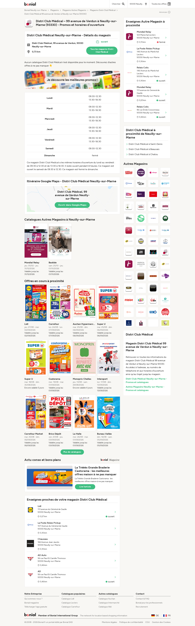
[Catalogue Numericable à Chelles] (153, 288)
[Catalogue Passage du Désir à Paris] (141, 172)
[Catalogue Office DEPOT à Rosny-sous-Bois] (128, 172)
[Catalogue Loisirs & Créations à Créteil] (153, 252)
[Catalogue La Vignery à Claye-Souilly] (165, 218)
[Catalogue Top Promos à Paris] (165, 312)
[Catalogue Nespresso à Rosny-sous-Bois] (153, 206)
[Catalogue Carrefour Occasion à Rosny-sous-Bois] (165, 230)
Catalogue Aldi (105, 607)
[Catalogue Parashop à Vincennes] (165, 300)
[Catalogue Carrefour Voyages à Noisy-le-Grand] (141, 230)
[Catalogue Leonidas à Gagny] (128, 323)
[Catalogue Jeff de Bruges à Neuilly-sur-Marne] (141, 288)
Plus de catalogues (72, 452)
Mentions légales (109, 622)
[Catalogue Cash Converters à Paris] (165, 206)
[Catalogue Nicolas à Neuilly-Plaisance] (153, 276)
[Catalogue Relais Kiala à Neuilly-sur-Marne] (165, 194)
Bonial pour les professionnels (149, 603)
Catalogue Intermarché (109, 603)
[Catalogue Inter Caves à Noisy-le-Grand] (141, 323)
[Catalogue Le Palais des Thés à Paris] (128, 206)
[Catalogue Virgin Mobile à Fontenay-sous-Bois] (153, 300)
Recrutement (142, 607)
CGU (147, 622)
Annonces (163, 12)
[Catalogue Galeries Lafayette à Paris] (141, 183)
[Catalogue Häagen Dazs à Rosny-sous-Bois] (165, 172)
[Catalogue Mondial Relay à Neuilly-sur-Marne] (128, 264)
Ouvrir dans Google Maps (72, 205)
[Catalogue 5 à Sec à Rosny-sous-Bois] (141, 194)
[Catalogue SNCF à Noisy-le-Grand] (128, 194)
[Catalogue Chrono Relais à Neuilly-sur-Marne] (141, 206)
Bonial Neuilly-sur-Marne (35, 10)
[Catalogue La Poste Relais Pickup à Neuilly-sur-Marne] (128, 183)
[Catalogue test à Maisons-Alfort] (153, 323)
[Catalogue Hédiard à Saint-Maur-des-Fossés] (141, 312)
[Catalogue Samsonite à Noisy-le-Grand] (153, 218)
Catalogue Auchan (107, 599)
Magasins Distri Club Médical (102, 10)
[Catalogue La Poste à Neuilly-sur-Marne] (128, 241)
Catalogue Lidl (68, 599)
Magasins (54, 10)
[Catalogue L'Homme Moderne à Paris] (141, 252)
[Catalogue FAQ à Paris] (165, 323)
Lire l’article (85, 486)
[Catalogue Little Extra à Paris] (128, 218)
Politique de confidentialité (131, 622)
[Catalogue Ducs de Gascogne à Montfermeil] (128, 230)
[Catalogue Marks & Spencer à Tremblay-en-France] (141, 264)
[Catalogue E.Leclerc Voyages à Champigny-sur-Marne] (165, 183)
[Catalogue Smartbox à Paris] (128, 252)
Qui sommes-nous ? (33, 599)
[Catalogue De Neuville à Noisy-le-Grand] (141, 276)
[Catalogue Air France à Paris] (128, 276)
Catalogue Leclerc (70, 603)
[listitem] (36, 249)
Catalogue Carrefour (71, 607)
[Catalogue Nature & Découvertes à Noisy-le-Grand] (153, 230)
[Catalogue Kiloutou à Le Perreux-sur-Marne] (128, 288)
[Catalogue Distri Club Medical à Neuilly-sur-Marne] (165, 252)
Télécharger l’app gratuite (35, 607)
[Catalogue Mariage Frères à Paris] (153, 264)
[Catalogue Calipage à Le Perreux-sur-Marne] (153, 172)
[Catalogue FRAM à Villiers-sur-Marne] (128, 300)
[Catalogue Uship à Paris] (153, 241)
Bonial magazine (31, 603)
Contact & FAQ (142, 599)
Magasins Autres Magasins (74, 10)
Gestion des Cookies (161, 622)
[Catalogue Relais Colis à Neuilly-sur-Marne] (165, 288)
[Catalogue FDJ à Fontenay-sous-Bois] (153, 312)
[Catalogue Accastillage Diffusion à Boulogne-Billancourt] (165, 241)
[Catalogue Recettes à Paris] (141, 218)
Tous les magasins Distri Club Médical (101, 50)
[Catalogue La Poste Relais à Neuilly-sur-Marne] (165, 264)
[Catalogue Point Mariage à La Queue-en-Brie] (165, 276)
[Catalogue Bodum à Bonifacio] (153, 194)
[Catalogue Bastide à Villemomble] (153, 183)
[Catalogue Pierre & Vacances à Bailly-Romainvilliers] (128, 312)
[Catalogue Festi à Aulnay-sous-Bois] (141, 300)
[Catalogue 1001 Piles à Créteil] (141, 241)
